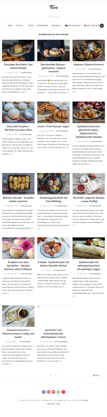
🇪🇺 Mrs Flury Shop (72, 25)
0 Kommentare (26, 72)
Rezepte (19, 25)
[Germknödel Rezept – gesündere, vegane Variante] (53, 41)
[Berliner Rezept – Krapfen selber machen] (18, 174)
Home (10, 25)
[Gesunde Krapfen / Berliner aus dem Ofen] (18, 103)
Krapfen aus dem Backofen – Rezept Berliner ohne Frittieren (18, 266)
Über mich (56, 25)
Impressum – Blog (53, 404)
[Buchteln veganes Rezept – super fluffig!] (89, 174)
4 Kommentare (26, 274)
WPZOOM (85, 400)
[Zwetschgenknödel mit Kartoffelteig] (53, 174)
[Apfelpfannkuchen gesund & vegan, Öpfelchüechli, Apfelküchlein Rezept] (89, 103)
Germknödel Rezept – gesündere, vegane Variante (53, 68)
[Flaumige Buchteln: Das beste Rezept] (18, 41)
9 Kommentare (96, 141)
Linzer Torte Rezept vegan (53, 126)
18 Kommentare (62, 131)
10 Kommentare (95, 69)
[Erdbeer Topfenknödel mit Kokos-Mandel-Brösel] (53, 239)
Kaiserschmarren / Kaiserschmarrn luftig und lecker (18, 334)
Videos (30, 25)
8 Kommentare (26, 134)
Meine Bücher (42, 25)
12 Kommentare (95, 206)
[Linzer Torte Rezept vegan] (53, 103)
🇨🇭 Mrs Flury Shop (91, 25)
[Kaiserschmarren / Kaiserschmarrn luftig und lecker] (18, 307)
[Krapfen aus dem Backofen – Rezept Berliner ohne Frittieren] (18, 239)
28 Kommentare (61, 342)
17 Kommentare (61, 206)
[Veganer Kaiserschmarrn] (89, 41)
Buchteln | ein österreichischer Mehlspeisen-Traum (53, 334)
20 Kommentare (62, 76)
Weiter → (97, 375)
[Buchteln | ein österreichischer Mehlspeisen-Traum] (53, 307)
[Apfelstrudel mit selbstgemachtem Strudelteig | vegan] (89, 239)
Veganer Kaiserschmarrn (88, 64)
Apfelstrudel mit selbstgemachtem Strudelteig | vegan (88, 266)
